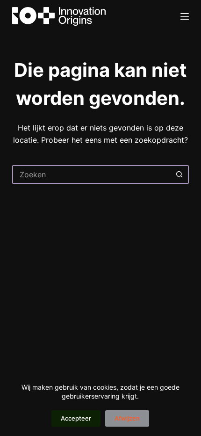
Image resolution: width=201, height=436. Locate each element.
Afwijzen (127, 418)
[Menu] (184, 16)
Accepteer (76, 418)
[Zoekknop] (179, 174)
